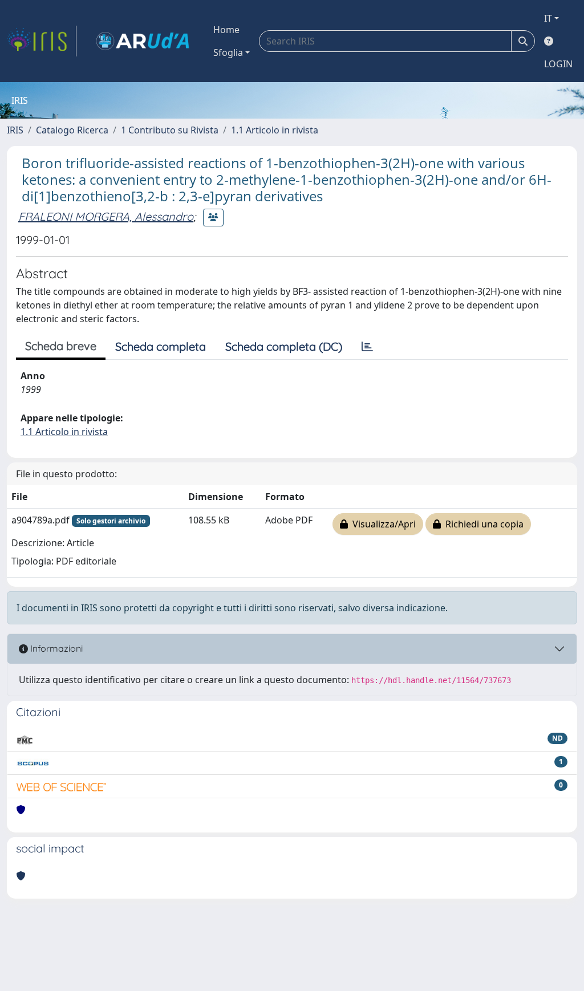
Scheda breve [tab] (60, 346)
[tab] (367, 347)
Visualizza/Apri (382, 524)
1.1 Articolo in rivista (274, 130)
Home (226, 29)
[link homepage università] (143, 41)
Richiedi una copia (482, 524)
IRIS (15, 130)
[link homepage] (41, 41)
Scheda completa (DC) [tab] (283, 346)
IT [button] (548, 18)
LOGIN (558, 64)
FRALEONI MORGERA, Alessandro (105, 216)
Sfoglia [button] (228, 52)
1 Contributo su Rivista (169, 130)
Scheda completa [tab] (160, 346)
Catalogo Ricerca (72, 130)
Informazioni (55, 648)
